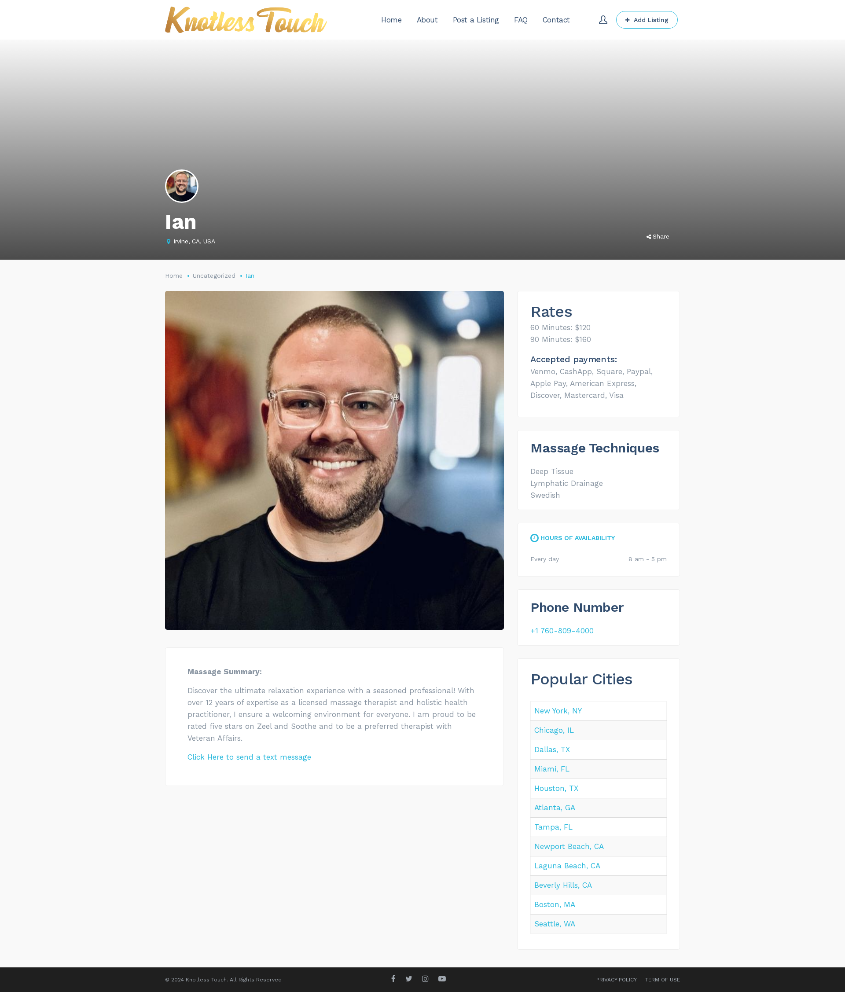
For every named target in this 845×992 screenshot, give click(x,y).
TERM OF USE (662, 980)
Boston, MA (554, 904)
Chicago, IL (554, 730)
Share (661, 236)
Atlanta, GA (554, 807)
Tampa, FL (553, 827)
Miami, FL (551, 768)
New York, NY (558, 710)
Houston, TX (556, 788)
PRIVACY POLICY (616, 980)
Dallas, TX (552, 749)
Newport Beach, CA (569, 846)
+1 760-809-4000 (562, 630)
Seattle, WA (554, 923)
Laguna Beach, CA (567, 865)
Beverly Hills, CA (563, 885)
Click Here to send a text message (249, 757)
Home (174, 275)
